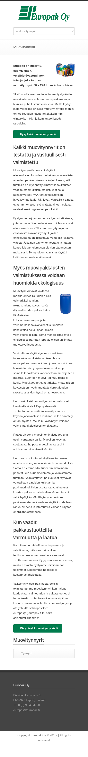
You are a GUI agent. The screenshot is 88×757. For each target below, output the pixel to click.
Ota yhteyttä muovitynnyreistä (39, 628)
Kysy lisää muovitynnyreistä (38, 134)
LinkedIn (51, 749)
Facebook (43, 749)
